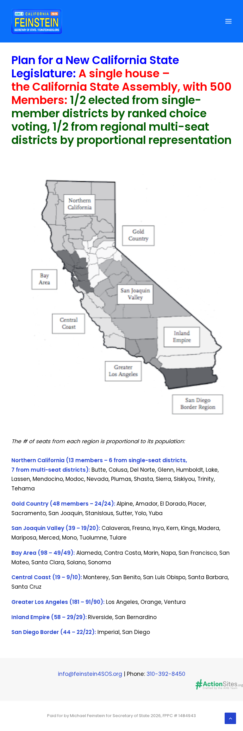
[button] (228, 21)
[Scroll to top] (230, 718)
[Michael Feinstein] (36, 21)
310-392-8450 (165, 674)
